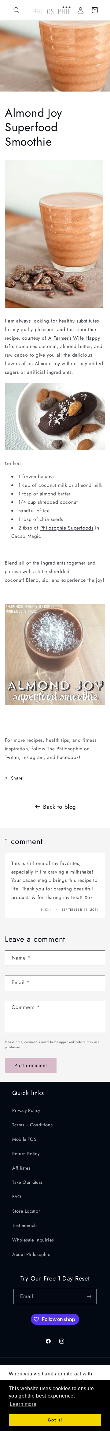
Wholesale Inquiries (33, 1240)
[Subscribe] (89, 1296)
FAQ (16, 1196)
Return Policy (25, 1153)
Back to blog (59, 807)
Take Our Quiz (27, 1182)
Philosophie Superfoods (67, 527)
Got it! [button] (55, 1419)
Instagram (33, 757)
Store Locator (26, 1211)
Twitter (12, 757)
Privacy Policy (26, 1110)
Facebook (68, 757)
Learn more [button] (23, 1404)
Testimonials (25, 1225)
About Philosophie (31, 1254)
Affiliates (21, 1168)
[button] (17, 10)
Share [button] (17, 778)
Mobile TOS (24, 1139)
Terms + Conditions (32, 1124)
